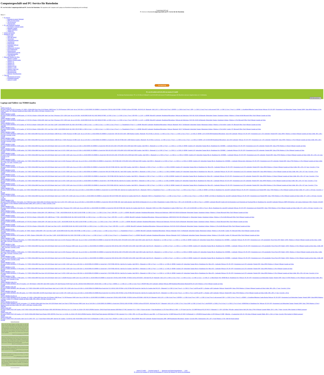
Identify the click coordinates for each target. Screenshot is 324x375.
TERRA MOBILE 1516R (8, 146)
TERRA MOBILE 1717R (8, 264)
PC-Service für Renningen (155, 372)
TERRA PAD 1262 (6, 318)
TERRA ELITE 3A (6, 110)
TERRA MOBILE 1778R (8, 278)
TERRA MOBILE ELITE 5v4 (9, 304)
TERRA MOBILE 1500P (8, 134)
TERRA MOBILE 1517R (8, 167)
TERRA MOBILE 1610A (8, 212)
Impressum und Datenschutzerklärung (172, 370)
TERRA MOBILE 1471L (8, 124)
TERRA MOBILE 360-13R (8, 288)
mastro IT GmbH (141, 370)
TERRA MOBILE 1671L (8, 230)
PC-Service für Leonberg (140, 372)
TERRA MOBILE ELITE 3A (9, 298)
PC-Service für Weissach (168, 372)
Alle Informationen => (315, 98)
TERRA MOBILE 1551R (8, 197)
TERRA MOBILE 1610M (8, 221)
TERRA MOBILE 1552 (7, 203)
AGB (185, 370)
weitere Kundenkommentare (15, 367)
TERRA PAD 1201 (6, 314)
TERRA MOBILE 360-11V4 (8, 284)
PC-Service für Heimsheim (183, 372)
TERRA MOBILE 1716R (8, 241)
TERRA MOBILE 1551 (7, 191)
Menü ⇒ (3, 14)
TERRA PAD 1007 (6, 309)
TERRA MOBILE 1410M (8, 115)
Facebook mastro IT (153, 370)
